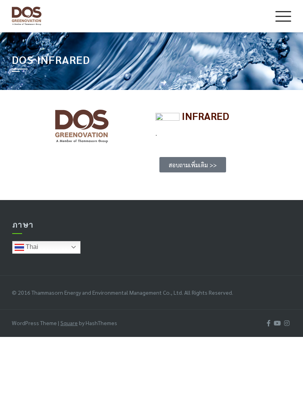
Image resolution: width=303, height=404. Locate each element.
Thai (31, 246)
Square (69, 322)
